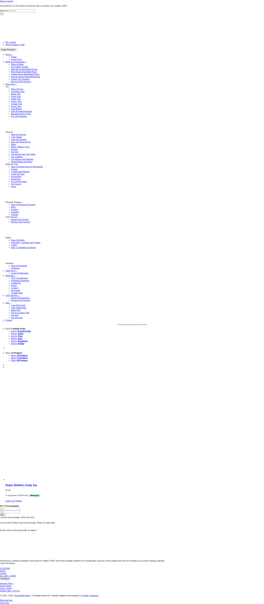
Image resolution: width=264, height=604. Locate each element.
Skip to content (6, 1)
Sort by (21, 331)
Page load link (6, 600)
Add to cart (10, 501)
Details (19, 501)
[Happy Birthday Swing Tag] (135, 426)
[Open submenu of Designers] (15, 276)
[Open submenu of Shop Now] (16, 84)
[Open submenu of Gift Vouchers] (19, 296)
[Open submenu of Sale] (10, 303)
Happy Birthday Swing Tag (21, 485)
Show (19, 355)
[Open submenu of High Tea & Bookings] (26, 62)
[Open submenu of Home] (12, 55)
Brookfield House (22, 595)
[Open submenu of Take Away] (16, 271)
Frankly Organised (90, 595)
